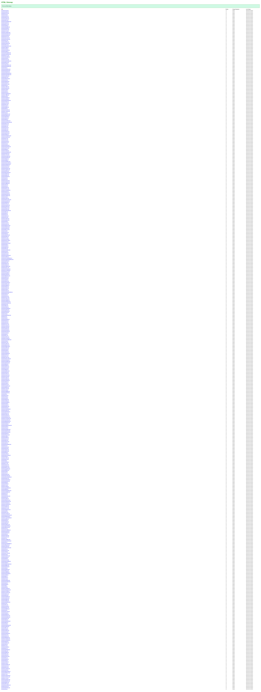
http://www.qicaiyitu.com (5, 88)
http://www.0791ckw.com (5, 192)
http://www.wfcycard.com (5, 611)
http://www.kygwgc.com (5, 357)
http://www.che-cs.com (5, 508)
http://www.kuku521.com (5, 153)
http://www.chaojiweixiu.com (6, 164)
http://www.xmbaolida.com (5, 491)
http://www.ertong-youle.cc (5, 240)
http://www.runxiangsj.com (5, 638)
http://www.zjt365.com (5, 365)
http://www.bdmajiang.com (5, 680)
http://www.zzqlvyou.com (5, 180)
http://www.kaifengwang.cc (5, 411)
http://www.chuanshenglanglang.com (7, 259)
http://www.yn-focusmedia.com (6, 517)
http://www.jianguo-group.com (6, 199)
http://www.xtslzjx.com (5, 232)
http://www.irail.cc (4, 460)
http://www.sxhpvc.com (5, 267)
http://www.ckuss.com (5, 438)
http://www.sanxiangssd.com (6, 625)
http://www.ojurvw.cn (4, 497)
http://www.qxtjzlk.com (5, 101)
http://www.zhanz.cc (4, 85)
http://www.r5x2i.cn (4, 494)
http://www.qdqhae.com (5, 642)
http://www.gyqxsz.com (5, 324)
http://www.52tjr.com (4, 248)
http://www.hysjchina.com (5, 513)
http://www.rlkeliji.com (4, 279)
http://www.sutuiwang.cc (5, 285)
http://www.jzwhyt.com (5, 384)
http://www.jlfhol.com (4, 211)
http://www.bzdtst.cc (4, 221)
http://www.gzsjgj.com (4, 241)
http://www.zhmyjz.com (5, 550)
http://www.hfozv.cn (4, 213)
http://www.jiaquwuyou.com (5, 225)
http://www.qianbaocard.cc (5, 516)
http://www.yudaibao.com (5, 183)
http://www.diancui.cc (4, 622)
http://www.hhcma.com (5, 296)
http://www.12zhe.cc (4, 196)
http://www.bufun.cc (4, 334)
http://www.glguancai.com (5, 362)
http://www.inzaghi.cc (4, 403)
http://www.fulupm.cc (4, 233)
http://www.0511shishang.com (6, 444)
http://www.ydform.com (5, 449)
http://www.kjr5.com (4, 214)
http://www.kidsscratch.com (5, 172)
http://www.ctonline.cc (4, 51)
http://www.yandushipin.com (6, 93)
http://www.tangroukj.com (5, 331)
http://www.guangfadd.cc (5, 402)
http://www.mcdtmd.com (5, 75)
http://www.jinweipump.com (5, 417)
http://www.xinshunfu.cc (5, 28)
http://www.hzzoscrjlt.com (5, 109)
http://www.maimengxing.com (6, 315)
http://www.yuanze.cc (4, 289)
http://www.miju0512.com (5, 569)
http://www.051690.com (5, 506)
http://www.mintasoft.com (5, 176)
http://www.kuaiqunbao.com (5, 301)
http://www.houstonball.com (5, 308)
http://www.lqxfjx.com (4, 128)
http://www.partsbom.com (5, 181)
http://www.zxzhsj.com (5, 312)
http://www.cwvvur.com (5, 59)
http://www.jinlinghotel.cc (5, 116)
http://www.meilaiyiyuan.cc (5, 346)
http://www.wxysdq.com (5, 376)
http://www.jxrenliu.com (5, 198)
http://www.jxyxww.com (5, 388)
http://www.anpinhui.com (5, 228)
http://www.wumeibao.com (5, 664)
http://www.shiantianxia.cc (5, 353)
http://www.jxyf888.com (5, 94)
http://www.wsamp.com (5, 478)
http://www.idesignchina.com (6, 100)
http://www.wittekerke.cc (5, 202)
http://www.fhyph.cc (4, 179)
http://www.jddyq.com (4, 20)
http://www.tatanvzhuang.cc (5, 671)
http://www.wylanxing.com (5, 43)
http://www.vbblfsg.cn (4, 160)
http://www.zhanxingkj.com (5, 468)
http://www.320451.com (5, 41)
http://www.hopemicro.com (5, 615)
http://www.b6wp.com (4, 653)
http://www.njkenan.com (5, 366)
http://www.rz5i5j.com (4, 58)
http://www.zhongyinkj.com (5, 39)
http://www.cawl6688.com (5, 391)
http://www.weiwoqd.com (5, 415)
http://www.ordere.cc (4, 396)
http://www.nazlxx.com (5, 293)
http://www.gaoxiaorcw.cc (5, 502)
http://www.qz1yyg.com (5, 55)
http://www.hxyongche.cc (5, 338)
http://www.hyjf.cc (4, 538)
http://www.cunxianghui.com (6, 504)
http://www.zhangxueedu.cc (5, 573)
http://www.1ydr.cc (4, 603)
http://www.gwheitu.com (5, 630)
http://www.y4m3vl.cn (4, 48)
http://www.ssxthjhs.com (5, 298)
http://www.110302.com (5, 600)
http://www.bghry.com (4, 512)
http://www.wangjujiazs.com (5, 429)
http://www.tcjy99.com (5, 453)
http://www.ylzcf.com (4, 217)
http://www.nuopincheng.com (6, 501)
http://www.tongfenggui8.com (6, 210)
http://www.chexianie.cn (5, 646)
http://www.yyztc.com (4, 678)
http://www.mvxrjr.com (5, 323)
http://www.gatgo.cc (4, 644)
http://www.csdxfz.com (5, 410)
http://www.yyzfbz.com (5, 457)
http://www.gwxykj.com (5, 36)
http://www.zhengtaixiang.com (6, 21)
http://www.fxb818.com (5, 387)
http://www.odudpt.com (5, 521)
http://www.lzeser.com (5, 127)
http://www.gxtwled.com (5, 18)
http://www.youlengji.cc (5, 486)
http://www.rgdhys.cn (4, 92)
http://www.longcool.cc (5, 448)
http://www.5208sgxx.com (5, 672)
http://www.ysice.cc (4, 112)
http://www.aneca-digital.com (6, 561)
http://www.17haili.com (5, 47)
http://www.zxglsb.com (5, 377)
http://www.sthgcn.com (5, 17)
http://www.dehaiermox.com (5, 509)
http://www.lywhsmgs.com (5, 555)
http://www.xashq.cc (4, 14)
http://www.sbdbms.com (5, 283)
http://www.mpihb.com (5, 661)
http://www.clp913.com (5, 286)
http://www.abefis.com (5, 381)
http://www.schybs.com (5, 536)
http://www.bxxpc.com (5, 142)
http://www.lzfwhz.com (5, 263)
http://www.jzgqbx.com (5, 203)
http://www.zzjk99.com (5, 498)
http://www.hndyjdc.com (5, 209)
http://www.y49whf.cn (4, 574)
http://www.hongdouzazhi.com (6, 73)
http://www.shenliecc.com (5, 524)
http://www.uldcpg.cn (4, 619)
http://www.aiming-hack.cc (5, 78)
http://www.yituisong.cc (5, 22)
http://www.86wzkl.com (5, 570)
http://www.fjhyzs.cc (4, 657)
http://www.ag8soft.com (5, 328)
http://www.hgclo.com (4, 634)
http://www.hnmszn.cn (5, 320)
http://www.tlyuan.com (5, 349)
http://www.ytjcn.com (4, 139)
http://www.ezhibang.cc (5, 256)
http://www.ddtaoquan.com (5, 275)
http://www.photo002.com (5, 596)
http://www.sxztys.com (5, 13)
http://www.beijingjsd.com (5, 226)
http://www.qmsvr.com (5, 667)
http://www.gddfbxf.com (5, 565)
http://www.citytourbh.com (5, 157)
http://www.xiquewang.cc (5, 319)
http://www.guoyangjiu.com (5, 419)
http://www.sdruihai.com (5, 626)
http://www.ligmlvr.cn (4, 452)
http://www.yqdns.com (5, 354)
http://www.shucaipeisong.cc (6, 487)
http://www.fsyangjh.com (5, 274)
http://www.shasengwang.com (6, 490)
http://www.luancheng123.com (6, 540)
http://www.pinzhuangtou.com (6, 66)
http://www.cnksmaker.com (5, 249)
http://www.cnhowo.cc (5, 404)
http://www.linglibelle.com (5, 608)
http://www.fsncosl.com (5, 559)
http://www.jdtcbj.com (4, 523)
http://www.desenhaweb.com (6, 52)
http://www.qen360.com (5, 347)
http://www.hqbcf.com (4, 247)
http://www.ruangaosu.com (5, 679)
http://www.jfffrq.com (4, 627)
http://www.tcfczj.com (4, 262)
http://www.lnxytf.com (4, 395)
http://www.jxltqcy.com (5, 44)
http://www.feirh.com (4, 604)
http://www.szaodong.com (5, 169)
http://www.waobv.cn (4, 456)
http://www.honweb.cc (5, 350)
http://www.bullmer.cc (4, 149)
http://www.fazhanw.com (5, 566)
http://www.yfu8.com (4, 184)
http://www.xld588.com (5, 652)
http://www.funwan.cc (4, 612)
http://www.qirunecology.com (6, 146)
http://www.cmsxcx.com (5, 297)
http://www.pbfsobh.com (5, 81)
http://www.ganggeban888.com (6, 543)
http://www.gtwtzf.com (5, 82)
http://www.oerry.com (4, 342)
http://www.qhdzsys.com (5, 467)
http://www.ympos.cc (4, 663)
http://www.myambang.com (5, 32)
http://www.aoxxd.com (5, 665)
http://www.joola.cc (4, 317)
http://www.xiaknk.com (5, 264)
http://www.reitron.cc (4, 577)
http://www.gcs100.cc (4, 89)
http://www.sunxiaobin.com (5, 361)
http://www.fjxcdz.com (5, 124)
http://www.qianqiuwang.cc (5, 649)
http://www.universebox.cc (5, 282)
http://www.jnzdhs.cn (4, 244)
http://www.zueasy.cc (4, 105)
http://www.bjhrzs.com (5, 459)
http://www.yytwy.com (4, 222)
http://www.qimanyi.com (5, 441)
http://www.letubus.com (5, 682)
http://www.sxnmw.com (5, 505)
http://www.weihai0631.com (5, 161)
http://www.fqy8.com (4, 304)
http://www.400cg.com (5, 683)
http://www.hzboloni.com (5, 131)
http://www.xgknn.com (5, 191)
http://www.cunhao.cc (4, 383)
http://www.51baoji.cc (4, 584)
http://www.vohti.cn (4, 230)
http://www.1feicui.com (5, 372)
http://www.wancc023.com (5, 475)
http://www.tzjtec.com (4, 104)
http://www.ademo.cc (4, 119)
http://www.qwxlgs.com (5, 618)
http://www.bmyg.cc (4, 648)
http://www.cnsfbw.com (5, 343)
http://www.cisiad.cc (4, 471)
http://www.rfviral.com (4, 407)
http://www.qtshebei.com (5, 532)
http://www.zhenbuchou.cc (5, 633)
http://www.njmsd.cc (4, 294)
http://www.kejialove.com (5, 370)
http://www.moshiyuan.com (5, 70)
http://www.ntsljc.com (4, 77)
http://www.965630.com (5, 470)
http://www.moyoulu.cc (5, 10)
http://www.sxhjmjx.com (5, 336)
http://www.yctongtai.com (5, 588)
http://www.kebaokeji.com (5, 71)
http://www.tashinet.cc (5, 483)
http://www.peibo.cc (4, 108)
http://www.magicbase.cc (5, 97)
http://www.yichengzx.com (5, 676)
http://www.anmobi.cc (4, 426)
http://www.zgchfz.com (5, 414)
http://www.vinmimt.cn (4, 423)
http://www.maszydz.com (5, 37)
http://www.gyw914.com (5, 218)
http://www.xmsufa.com (5, 535)
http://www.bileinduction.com (6, 421)
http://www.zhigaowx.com (5, 115)
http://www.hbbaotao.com (5, 637)
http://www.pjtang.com (5, 215)
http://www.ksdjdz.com (5, 236)
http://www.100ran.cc (4, 562)
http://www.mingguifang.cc (5, 56)
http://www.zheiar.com (5, 557)
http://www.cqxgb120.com (5, 668)
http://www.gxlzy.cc (4, 472)
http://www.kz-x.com (4, 463)
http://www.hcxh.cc (4, 445)
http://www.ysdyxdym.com (5, 592)
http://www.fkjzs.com (4, 335)
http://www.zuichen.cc (5, 63)
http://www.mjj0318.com (5, 173)
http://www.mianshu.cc (5, 433)
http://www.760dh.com (5, 134)
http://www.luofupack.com (5, 422)
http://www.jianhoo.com (5, 281)
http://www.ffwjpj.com (4, 440)
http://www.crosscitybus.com (6, 418)
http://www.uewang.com (5, 474)
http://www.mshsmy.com (5, 656)
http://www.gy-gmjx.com (5, 154)
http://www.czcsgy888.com (5, 270)
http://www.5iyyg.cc (4, 493)
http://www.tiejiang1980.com (5, 525)
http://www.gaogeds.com (5, 145)
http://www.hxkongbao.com (5, 581)
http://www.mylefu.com (5, 373)
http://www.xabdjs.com (5, 400)
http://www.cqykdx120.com (5, 675)
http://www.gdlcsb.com (5, 351)
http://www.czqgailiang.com (5, 539)
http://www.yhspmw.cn (5, 332)
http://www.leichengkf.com (5, 194)
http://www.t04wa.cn (4, 482)
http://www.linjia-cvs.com (5, 229)
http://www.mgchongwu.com (6, 255)
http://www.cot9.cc (4, 610)
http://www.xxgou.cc (4, 578)
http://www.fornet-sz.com (5, 271)
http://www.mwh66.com (5, 599)
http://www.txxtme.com (5, 290)
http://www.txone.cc (4, 177)
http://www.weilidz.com (5, 107)
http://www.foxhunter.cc (5, 141)
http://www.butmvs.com (5, 188)
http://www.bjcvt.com (4, 40)
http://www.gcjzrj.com (4, 237)
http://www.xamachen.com (5, 385)
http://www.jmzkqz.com (5, 607)
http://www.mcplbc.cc (4, 436)
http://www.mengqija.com (5, 165)
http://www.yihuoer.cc (4, 629)
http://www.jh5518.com (5, 399)
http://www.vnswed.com (5, 546)
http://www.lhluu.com (4, 126)
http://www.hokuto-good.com (6, 358)
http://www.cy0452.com (5, 86)
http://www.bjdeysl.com (5, 62)
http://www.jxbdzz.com (5, 593)
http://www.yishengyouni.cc (5, 479)
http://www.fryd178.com (5, 327)
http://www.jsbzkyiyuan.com (6, 455)
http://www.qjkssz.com (5, 123)
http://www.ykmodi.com (5, 150)
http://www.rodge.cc (4, 90)
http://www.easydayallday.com (6, 339)
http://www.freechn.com (5, 29)
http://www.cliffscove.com (5, 527)
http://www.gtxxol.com (5, 278)
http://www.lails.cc (4, 585)
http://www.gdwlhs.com (5, 175)
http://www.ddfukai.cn (4, 489)
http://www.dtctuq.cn (4, 660)
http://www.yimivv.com (5, 686)
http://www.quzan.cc (4, 143)
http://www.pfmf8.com (4, 25)
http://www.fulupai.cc (4, 558)
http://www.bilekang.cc (5, 369)
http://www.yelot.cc (4, 313)
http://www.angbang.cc (5, 437)
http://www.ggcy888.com (5, 591)
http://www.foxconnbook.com (6, 302)
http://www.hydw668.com (5, 300)
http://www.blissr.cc (4, 576)
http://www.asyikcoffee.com (5, 120)
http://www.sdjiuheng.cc (5, 614)
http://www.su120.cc (4, 96)
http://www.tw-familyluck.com (6, 54)
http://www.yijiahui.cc (4, 551)
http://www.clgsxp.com (5, 464)
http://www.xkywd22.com (5, 380)
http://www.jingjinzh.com (5, 406)
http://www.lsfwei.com (4, 595)
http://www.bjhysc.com (5, 24)
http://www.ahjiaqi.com (5, 659)
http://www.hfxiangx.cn (5, 158)
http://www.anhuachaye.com (6, 589)
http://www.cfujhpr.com (5, 187)
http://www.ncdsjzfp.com (5, 206)
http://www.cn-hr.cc (4, 645)
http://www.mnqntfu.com (5, 309)
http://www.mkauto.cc (4, 245)
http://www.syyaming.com (5, 111)
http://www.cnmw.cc (4, 554)
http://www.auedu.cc (4, 623)
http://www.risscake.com (5, 531)
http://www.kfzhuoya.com (5, 434)
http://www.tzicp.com (4, 138)
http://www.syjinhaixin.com (5, 195)
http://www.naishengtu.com (5, 430)
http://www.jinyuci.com (5, 368)
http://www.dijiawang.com (5, 544)
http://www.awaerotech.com (5, 33)
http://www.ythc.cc (4, 542)
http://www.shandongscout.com (6, 425)
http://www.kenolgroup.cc (5, 392)
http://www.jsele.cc (4, 67)
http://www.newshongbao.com (6, 60)
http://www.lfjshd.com (4, 130)
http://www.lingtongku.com (5, 687)
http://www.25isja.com (4, 252)
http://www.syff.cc (4, 316)
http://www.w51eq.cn (4, 520)
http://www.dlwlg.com (4, 305)
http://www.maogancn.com (5, 168)
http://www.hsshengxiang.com (6, 74)
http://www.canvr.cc (4, 528)
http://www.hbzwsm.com (5, 207)
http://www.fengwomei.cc (5, 330)
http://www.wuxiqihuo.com (5, 580)
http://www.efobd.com (4, 641)
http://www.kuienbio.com (5, 260)
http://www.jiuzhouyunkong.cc (6, 162)
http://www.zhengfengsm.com (6, 135)
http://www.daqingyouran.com (6, 547)
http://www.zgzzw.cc (4, 251)
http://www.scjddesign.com (5, 266)
